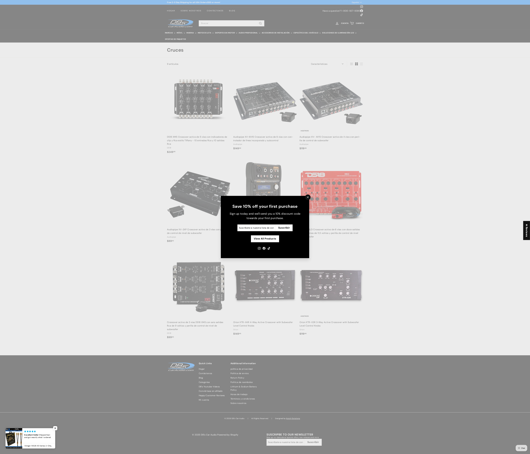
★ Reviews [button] (526, 230)
